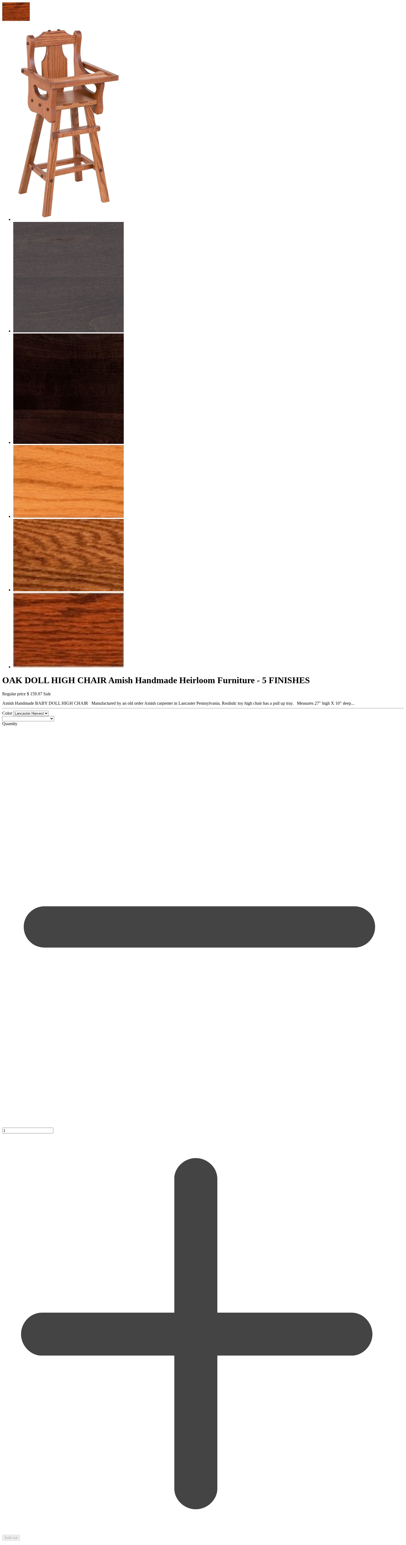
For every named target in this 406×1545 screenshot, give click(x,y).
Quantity (9, 723)
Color (7, 713)
